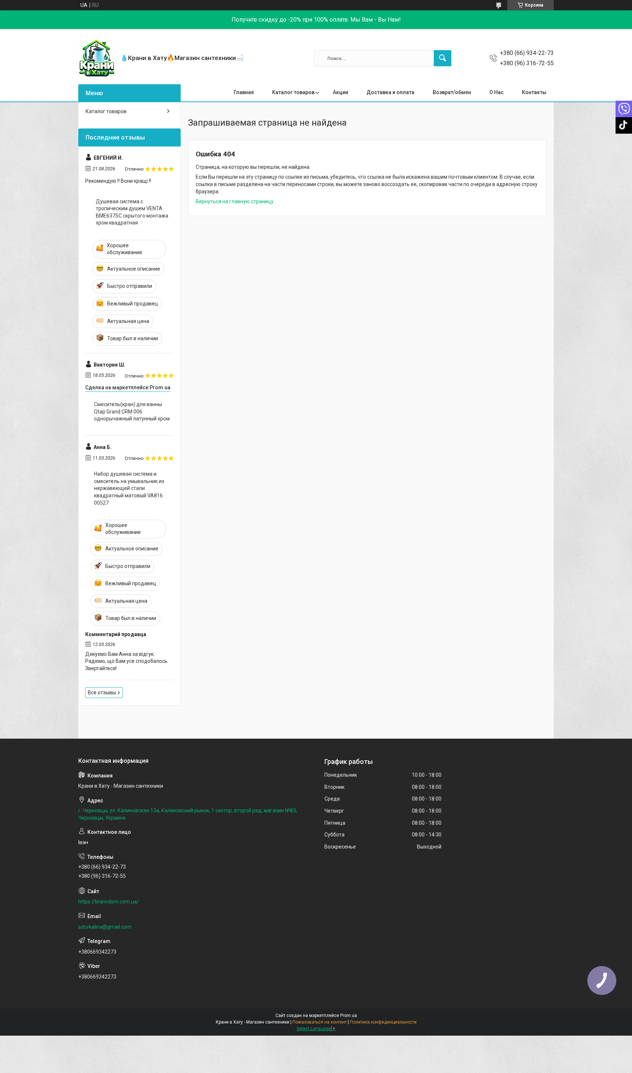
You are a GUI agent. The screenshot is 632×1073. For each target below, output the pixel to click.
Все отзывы (102, 692)
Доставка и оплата (390, 92)
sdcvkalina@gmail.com (104, 927)
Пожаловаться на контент (320, 1022)
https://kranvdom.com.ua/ (108, 902)
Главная (244, 92)
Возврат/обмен (452, 92)
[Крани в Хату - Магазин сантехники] (96, 58)
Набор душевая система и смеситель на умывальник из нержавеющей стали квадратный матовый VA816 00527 (129, 488)
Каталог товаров (293, 92)
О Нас (496, 92)
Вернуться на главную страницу (235, 201)
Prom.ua (348, 1015)
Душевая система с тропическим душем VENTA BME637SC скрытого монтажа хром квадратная (132, 212)
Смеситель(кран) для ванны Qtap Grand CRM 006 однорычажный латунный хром (132, 411)
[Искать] (442, 58)
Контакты (534, 92)
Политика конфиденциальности (383, 1022)
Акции (340, 92)
